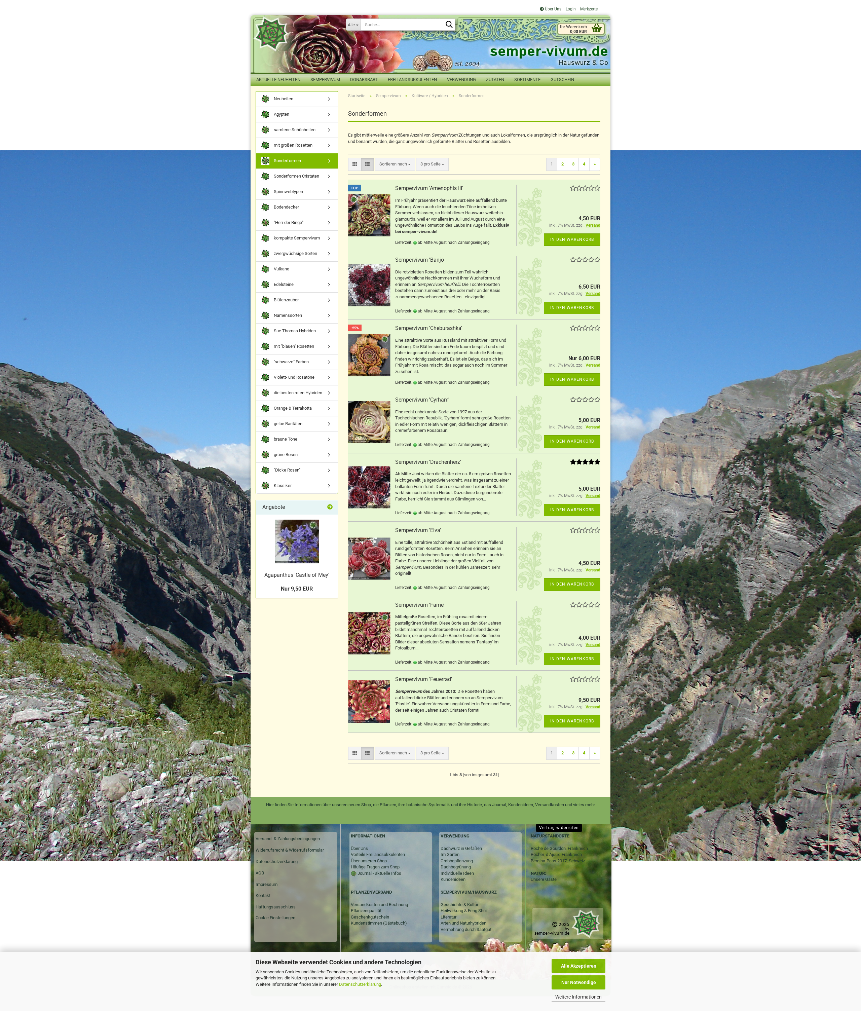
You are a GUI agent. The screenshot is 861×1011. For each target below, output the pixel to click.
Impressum (266, 884)
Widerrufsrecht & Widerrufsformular (290, 850)
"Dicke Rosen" (286, 470)
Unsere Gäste (544, 879)
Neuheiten (283, 98)
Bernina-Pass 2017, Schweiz (558, 860)
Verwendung (461, 79)
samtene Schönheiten (294, 129)
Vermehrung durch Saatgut (466, 929)
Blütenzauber (286, 299)
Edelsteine (283, 284)
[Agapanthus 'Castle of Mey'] (297, 541)
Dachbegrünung (456, 866)
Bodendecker (286, 207)
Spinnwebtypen (288, 191)
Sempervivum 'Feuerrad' (423, 679)
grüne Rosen (285, 454)
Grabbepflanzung (457, 860)
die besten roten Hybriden (297, 392)
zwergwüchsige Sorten (295, 253)
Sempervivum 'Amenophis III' (429, 188)
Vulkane (281, 268)
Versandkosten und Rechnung (379, 904)
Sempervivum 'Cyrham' (422, 400)
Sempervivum (325, 79)
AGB (260, 872)
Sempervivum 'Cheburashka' (428, 328)
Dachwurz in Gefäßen (461, 848)
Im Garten (450, 854)
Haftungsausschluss (276, 906)
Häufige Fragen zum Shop (375, 866)
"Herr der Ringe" (288, 222)
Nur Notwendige (578, 982)
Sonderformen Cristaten (296, 176)
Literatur (448, 917)
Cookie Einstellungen (275, 917)
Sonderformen (287, 160)
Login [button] (570, 9)
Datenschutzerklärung (360, 984)
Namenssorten (287, 315)
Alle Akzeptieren (578, 966)
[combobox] (395, 164)
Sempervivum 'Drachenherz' (428, 462)
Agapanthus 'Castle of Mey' (296, 575)
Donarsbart (364, 79)
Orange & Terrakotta (292, 408)
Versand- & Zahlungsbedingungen (288, 838)
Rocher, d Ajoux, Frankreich (556, 854)
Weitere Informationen (578, 997)
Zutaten (495, 79)
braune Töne (285, 439)
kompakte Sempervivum (296, 237)
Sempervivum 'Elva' (418, 530)
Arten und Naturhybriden (463, 923)
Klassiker (282, 485)
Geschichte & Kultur (459, 904)
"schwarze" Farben (291, 361)
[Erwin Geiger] (296, 33)
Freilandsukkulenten (412, 79)
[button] (354, 164)
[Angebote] (330, 507)
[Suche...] (449, 25)
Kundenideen (453, 879)
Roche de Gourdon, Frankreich (559, 848)
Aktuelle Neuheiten (278, 79)
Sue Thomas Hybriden (294, 330)
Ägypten (281, 114)
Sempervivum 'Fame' (420, 605)
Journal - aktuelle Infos (379, 873)
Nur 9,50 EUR (297, 589)
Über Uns (552, 9)
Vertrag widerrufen (559, 827)
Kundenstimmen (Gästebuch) (379, 923)
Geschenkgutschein (370, 917)
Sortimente (527, 79)
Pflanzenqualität (366, 910)
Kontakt (263, 895)
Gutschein (562, 79)
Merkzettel (589, 9)
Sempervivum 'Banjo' (420, 260)
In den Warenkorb (572, 239)
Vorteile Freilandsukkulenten (378, 854)
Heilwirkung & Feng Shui (464, 910)
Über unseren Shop (369, 860)
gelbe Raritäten (287, 423)
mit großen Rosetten (292, 145)
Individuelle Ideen (457, 873)
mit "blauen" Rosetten (293, 346)
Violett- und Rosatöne (293, 377)
